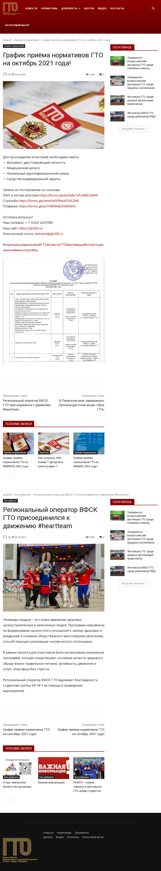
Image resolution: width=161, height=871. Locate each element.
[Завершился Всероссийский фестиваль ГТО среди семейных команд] (117, 61)
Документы (69, 8)
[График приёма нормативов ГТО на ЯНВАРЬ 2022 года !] (88, 443)
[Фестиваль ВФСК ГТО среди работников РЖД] (117, 116)
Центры (89, 8)
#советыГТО (56, 245)
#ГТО (43, 245)
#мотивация (75, 245)
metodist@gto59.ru (48, 234)
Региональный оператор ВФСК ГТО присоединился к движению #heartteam (27, 405)
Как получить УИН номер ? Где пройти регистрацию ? (50, 462)
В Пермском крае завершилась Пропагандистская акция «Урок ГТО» (81, 405)
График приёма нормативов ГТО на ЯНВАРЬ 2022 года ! (86, 462)
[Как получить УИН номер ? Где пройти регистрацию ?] (53, 443)
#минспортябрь (26, 250)
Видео (102, 8)
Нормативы (49, 8)
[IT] (5, 74)
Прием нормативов (26, 40)
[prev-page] (5, 475)
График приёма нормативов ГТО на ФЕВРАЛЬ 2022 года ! (16, 462)
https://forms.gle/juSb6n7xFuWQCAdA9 (68, 195)
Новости (31, 8)
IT (13, 74)
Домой (7, 40)
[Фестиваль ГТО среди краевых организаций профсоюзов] (117, 100)
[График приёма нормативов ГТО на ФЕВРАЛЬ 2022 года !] (18, 443)
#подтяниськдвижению (21, 245)
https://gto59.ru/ (31, 228)
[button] (153, 9)
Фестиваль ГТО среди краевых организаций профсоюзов (140, 100)
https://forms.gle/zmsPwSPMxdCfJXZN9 (48, 201)
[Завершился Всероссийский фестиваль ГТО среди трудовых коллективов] (117, 81)
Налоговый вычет (17, 25)
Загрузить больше (132, 128)
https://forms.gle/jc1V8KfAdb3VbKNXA (47, 206)
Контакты (117, 8)
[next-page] (12, 475)
